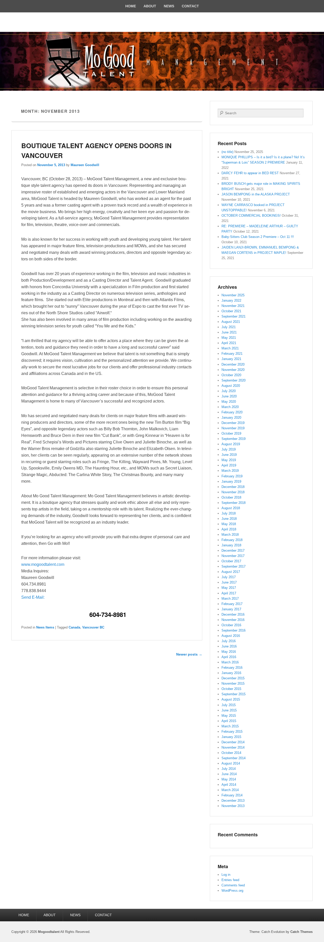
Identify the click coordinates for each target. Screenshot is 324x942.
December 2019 (233, 423)
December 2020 (233, 364)
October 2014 (231, 753)
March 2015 (230, 726)
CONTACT (190, 6)
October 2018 (231, 497)
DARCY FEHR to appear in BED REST (250, 173)
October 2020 (231, 375)
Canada (74, 627)
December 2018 (233, 487)
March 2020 (230, 407)
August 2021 (230, 322)
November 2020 (233, 370)
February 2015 (231, 731)
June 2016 (229, 646)
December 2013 (233, 800)
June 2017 (229, 582)
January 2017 (231, 609)
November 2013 (233, 806)
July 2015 (228, 705)
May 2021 (228, 338)
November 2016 (233, 620)
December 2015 (233, 678)
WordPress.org (232, 890)
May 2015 (228, 715)
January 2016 (231, 673)
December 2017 (233, 550)
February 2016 (231, 667)
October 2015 (231, 689)
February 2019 (231, 476)
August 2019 (230, 444)
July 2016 (228, 641)
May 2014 (228, 779)
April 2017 (228, 593)
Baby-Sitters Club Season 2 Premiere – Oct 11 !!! (257, 237)
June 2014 (229, 774)
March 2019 (230, 471)
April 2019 (228, 465)
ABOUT (150, 6)
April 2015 (228, 721)
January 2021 (231, 359)
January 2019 (231, 481)
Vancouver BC (93, 627)
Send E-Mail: (33, 597)
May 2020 (228, 401)
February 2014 (231, 795)
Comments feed (233, 885)
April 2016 (228, 657)
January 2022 (231, 300)
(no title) (227, 152)
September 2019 (233, 439)
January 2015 (231, 737)
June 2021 (229, 332)
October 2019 (231, 433)
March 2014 (230, 790)
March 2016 (230, 662)
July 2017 (228, 577)
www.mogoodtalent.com (42, 564)
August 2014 (230, 763)
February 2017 (231, 604)
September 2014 (233, 758)
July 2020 (228, 391)
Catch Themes (301, 932)
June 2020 (229, 396)
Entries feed (230, 880)
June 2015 (229, 710)
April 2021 (228, 343)
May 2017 (228, 588)
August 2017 (230, 572)
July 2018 (228, 513)
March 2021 (230, 348)
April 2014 (228, 785)
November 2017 (233, 556)
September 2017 (233, 566)
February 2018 (231, 540)
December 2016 (233, 614)
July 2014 (228, 769)
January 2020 (231, 417)
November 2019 (233, 428)
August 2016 (230, 636)
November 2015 (233, 683)
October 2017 (231, 561)
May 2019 (228, 460)
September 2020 (233, 380)
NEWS (169, 6)
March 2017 (230, 598)
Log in (225, 875)
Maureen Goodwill (85, 165)
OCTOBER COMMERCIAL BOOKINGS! (251, 215)
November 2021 (233, 306)
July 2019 (228, 449)
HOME (130, 6)
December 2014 (233, 742)
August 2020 (230, 386)
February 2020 (231, 412)
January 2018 (231, 545)
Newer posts (189, 654)
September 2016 (233, 630)
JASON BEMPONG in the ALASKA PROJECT (255, 194)
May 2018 (228, 524)
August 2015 (230, 699)
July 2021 (228, 327)
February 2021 (231, 353)
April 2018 (228, 529)
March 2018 (230, 534)
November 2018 (233, 492)
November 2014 (233, 747)
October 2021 (231, 311)
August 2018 (230, 508)
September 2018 (233, 503)
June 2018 (229, 519)
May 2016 (228, 652)
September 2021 (233, 316)
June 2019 (229, 455)
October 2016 (231, 625)
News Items (45, 627)
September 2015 (233, 694)
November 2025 (233, 295)
